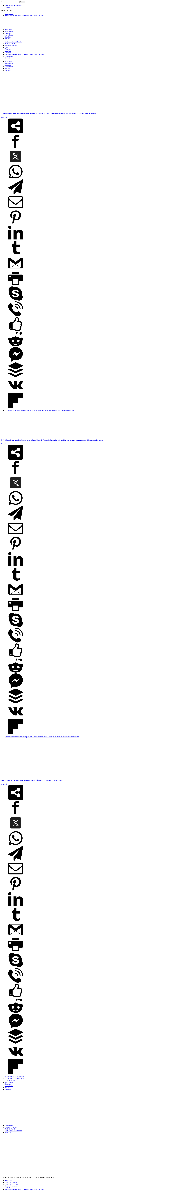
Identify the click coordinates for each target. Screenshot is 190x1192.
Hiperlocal (8, 1089)
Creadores (8, 1084)
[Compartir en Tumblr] (15, 255)
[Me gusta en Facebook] (15, 331)
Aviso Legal (8, 1180)
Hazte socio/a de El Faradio (13, 5)
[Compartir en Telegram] (15, 194)
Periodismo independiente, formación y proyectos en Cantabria (24, 15)
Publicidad (8, 1132)
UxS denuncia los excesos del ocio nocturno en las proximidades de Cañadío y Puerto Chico (31, 780)
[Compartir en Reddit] (15, 346)
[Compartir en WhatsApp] (15, 178)
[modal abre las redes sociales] (15, 133)
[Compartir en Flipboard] (15, 407)
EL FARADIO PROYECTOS (14, 1079)
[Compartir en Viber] (15, 315)
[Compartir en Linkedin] (15, 239)
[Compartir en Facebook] (15, 148)
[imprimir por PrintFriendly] (15, 285)
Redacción (4, 117)
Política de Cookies (11, 1182)
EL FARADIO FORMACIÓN (14, 1077)
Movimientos (9, 1086)
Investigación (9, 1082)
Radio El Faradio (10, 1129)
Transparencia (9, 14)
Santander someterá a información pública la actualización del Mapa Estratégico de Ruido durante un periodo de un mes (42, 737)
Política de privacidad (11, 1184)
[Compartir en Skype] (15, 300)
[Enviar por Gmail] (15, 270)
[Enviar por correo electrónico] (15, 209)
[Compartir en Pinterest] (15, 224)
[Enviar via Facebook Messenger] (15, 361)
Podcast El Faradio (11, 1127)
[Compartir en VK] (15, 392)
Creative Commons (11, 1186)
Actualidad (12, 1080)
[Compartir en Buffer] (15, 376)
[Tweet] (15, 163)
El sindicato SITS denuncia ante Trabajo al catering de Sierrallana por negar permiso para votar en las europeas (39, 410)
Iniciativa (7, 1087)
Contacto (7, 1188)
